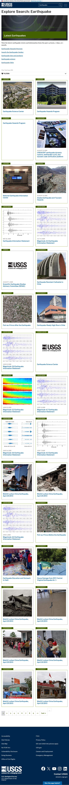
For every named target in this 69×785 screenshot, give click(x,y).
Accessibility (5, 736)
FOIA (37, 736)
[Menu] (66, 5)
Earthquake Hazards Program (11, 49)
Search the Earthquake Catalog (12, 52)
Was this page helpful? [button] (52, 783)
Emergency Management (44, 755)
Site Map (4, 744)
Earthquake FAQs (7, 62)
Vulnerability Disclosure (9, 751)
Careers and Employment (44, 751)
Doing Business (6, 755)
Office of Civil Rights (8, 759)
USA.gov (39, 747)
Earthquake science (8, 59)
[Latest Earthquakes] (34, 27)
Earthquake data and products (12, 56)
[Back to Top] (62, 778)
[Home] (6, 6)
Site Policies (5, 740)
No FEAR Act (5, 747)
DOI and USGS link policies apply (47, 744)
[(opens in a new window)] (43, 768)
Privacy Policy (40, 740)
